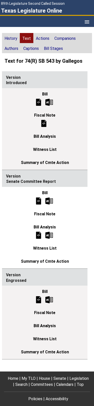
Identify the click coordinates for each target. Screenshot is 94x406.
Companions (65, 38)
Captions (31, 48)
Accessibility (57, 398)
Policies (35, 398)
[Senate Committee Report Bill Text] (38, 200)
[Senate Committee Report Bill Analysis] (38, 234)
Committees (42, 384)
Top (80, 384)
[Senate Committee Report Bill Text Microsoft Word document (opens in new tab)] (49, 200)
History (11, 38)
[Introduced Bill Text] (38, 101)
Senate (59, 378)
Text (26, 38)
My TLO (29, 378)
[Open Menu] (87, 22)
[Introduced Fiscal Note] (44, 123)
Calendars (64, 384)
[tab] (11, 38)
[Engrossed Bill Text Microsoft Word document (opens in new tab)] (49, 299)
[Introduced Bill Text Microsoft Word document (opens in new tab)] (49, 101)
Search (21, 384)
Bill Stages (53, 48)
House (44, 378)
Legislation (79, 378)
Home (13, 378)
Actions (42, 38)
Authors (11, 48)
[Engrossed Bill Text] (38, 299)
